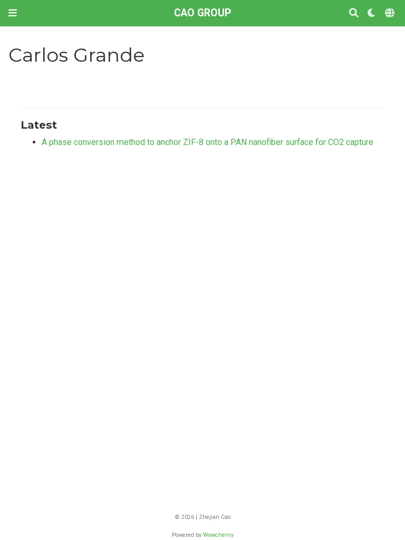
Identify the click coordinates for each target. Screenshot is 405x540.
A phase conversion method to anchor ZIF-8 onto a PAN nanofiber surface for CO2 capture (207, 142)
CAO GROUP (202, 13)
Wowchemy (218, 535)
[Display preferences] (372, 13)
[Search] (354, 13)
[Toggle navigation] (12, 13)
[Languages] (391, 13)
